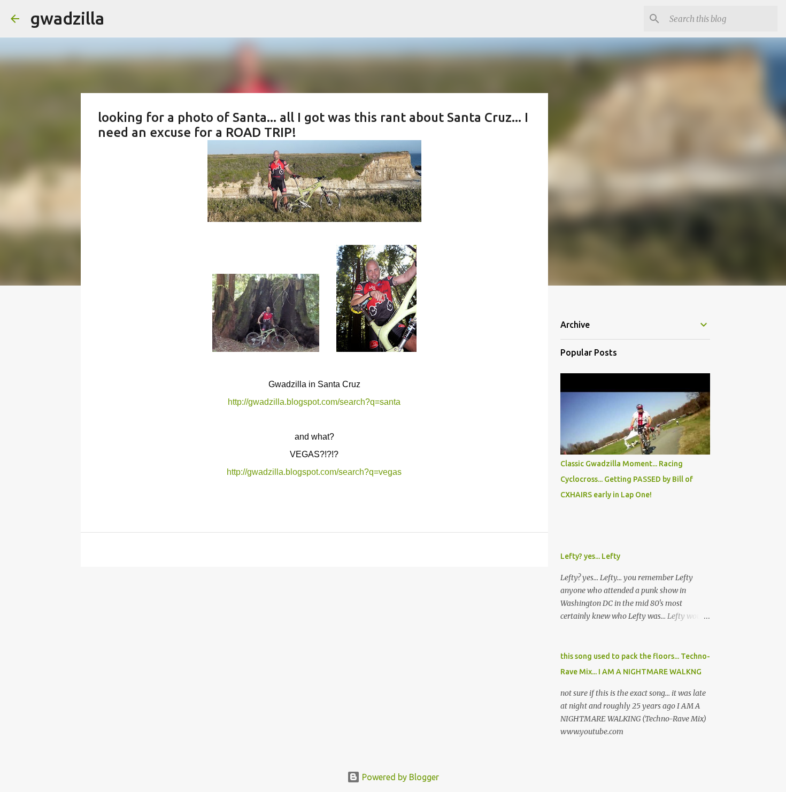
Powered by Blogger (399, 777)
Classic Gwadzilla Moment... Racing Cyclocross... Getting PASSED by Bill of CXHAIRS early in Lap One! (626, 479)
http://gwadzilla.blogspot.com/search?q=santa (314, 401)
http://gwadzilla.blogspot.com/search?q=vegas (314, 471)
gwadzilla (67, 18)
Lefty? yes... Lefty (590, 556)
